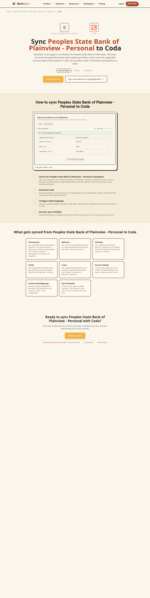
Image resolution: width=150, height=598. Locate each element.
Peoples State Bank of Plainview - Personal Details (61, 342)
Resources (73, 4)
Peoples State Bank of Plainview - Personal (28, 11)
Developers (89, 4)
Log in (121, 4)
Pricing (102, 4)
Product (46, 4)
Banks (8, 11)
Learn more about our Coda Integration (84, 79)
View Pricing (102, 342)
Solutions (60, 4)
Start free (132, 4)
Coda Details (88, 342)
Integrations (51, 11)
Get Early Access (53, 79)
